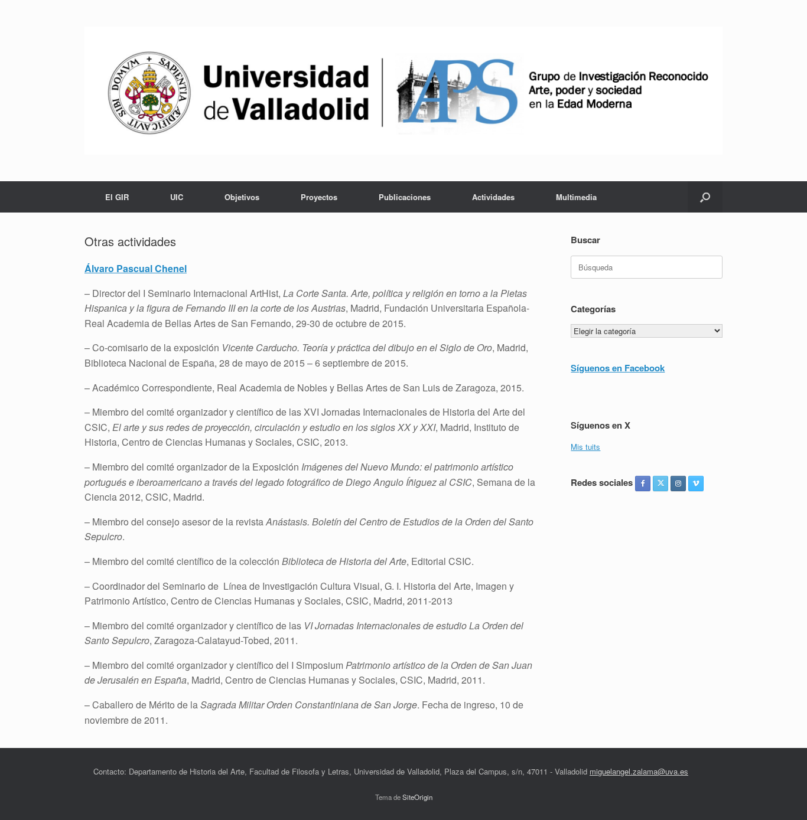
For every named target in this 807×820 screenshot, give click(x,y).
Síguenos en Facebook (618, 367)
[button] (705, 197)
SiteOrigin (417, 797)
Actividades (493, 196)
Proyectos (319, 196)
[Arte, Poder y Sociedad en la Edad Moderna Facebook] (642, 483)
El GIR (117, 196)
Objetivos (241, 196)
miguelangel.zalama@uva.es (639, 771)
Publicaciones (405, 196)
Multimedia (576, 196)
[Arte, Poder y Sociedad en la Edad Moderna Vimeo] (696, 483)
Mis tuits (585, 446)
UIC (176, 196)
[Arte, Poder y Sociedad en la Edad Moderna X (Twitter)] (660, 483)
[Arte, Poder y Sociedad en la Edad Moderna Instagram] (678, 483)
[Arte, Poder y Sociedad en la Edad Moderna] (403, 91)
